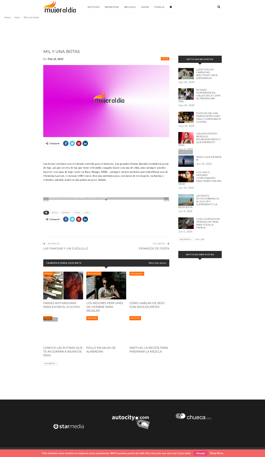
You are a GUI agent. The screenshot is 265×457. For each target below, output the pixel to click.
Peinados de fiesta (154, 248)
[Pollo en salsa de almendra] (106, 330)
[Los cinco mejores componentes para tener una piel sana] (186, 176)
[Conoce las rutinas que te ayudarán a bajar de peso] (63, 330)
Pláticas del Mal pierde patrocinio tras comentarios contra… (208, 117)
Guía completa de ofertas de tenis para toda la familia (208, 223)
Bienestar (112, 7)
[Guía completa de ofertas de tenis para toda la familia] (186, 223)
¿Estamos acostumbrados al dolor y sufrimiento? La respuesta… (198, 201)
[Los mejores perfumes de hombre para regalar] (106, 286)
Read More (216, 453)
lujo (86, 212)
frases (48, 274)
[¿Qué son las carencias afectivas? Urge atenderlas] (186, 73)
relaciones (94, 274)
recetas (92, 318)
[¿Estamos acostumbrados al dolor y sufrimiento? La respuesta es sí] (186, 200)
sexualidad (137, 274)
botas (55, 212)
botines (66, 212)
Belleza (130, 7)
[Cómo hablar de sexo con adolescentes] (149, 286)
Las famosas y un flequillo (65, 248)
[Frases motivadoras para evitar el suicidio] (63, 286)
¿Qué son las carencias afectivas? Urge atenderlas (207, 73)
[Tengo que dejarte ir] (186, 161)
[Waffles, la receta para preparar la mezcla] (149, 330)
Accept (200, 453)
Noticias (94, 7)
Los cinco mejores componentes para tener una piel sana (200, 178)
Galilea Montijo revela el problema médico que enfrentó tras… (199, 139)
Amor (145, 7)
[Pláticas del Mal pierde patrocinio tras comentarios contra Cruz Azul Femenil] (186, 117)
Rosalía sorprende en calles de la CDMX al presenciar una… (199, 95)
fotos (165, 59)
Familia (159, 7)
